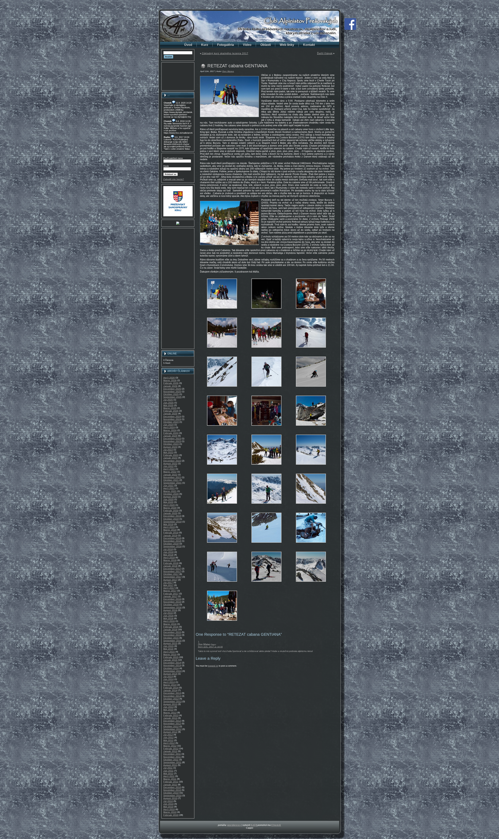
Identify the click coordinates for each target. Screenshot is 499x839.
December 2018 (172, 538)
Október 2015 (171, 638)
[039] (311, 349)
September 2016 (172, 607)
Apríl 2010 (169, 809)
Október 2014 (171, 668)
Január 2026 (170, 386)
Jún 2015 (168, 646)
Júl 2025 (168, 400)
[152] (266, 427)
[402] (311, 583)
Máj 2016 (168, 618)
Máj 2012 (168, 740)
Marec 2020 (170, 508)
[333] (266, 544)
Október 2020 (171, 494)
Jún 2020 (168, 499)
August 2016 (170, 610)
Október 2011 (171, 759)
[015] (222, 349)
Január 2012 (170, 751)
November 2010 (172, 790)
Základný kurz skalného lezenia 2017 (225, 53)
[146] (222, 427)
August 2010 (170, 798)
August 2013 (170, 704)
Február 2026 (171, 383)
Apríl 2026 (169, 377)
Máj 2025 (168, 405)
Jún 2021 (168, 485)
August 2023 (170, 447)
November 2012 (172, 723)
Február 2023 (171, 455)
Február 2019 (171, 532)
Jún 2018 (168, 552)
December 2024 (172, 416)
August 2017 (170, 580)
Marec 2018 (170, 560)
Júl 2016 (168, 613)
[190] (222, 466)
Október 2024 (171, 422)
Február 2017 (171, 593)
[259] (311, 505)
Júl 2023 (168, 449)
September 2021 (172, 483)
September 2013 (172, 701)
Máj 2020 (168, 502)
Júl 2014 (168, 676)
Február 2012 (171, 748)
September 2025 (172, 397)
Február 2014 (171, 687)
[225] (311, 466)
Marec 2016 (170, 624)
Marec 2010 (170, 812)
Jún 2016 (168, 615)
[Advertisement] (178, 76)
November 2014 (172, 665)
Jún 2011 (168, 771)
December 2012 (172, 721)
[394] (266, 583)
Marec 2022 (170, 472)
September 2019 (172, 521)
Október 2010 (171, 793)
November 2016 (172, 602)
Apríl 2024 (169, 427)
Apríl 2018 (169, 557)
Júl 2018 (168, 549)
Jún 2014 (168, 679)
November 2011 (172, 757)
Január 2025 (170, 413)
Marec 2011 (169, 779)
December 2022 (172, 461)
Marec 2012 (170, 746)
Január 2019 (170, 535)
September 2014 (172, 671)
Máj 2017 (168, 585)
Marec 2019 (170, 530)
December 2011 (172, 754)
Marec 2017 (170, 591)
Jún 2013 (168, 707)
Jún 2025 (168, 402)
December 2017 (172, 568)
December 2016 (172, 599)
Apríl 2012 (169, 743)
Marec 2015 (170, 654)
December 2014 (172, 662)
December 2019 (172, 516)
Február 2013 (171, 715)
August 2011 (170, 765)
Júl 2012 (168, 734)
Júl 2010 (168, 801)
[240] (266, 505)
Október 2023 (171, 444)
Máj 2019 (168, 524)
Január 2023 (170, 458)
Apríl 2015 (169, 652)
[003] (266, 310)
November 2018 (172, 541)
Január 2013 (170, 718)
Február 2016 (171, 627)
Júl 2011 (168, 768)
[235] (222, 505)
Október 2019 (171, 519)
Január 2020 (170, 513)
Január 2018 (170, 566)
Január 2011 (170, 784)
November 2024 (172, 419)
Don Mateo (228, 71)
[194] (266, 466)
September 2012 (172, 729)
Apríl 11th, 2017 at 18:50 (210, 647)
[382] (222, 583)
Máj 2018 (168, 555)
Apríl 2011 (169, 776)
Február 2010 (171, 815)
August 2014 (170, 674)
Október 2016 (171, 604)
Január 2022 (170, 474)
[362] (311, 544)
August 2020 (170, 496)
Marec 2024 (170, 430)
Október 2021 (171, 480)
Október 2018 (171, 543)
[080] (222, 388)
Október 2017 (171, 574)
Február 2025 (171, 411)
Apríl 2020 (169, 505)
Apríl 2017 (169, 588)
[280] (222, 544)
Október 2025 (171, 394)
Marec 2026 (170, 380)
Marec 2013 (170, 712)
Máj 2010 (168, 806)
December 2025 (172, 389)
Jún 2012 (168, 737)
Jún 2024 (168, 424)
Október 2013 (171, 699)
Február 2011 (170, 781)
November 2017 (172, 571)
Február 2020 (171, 510)
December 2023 (172, 438)
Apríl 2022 (169, 469)
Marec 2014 (170, 685)
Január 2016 (170, 629)
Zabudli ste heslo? (173, 179)
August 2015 (170, 643)
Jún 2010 (168, 804)
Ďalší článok (325, 53)
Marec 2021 (170, 491)
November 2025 (172, 391)
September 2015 (172, 640)
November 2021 (172, 477)
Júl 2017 (168, 582)
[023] (266, 349)
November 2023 (172, 441)
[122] (266, 388)
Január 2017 (170, 596)
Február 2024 (171, 433)
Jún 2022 (168, 466)
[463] (222, 622)
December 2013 (172, 693)
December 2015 (172, 632)
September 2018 (172, 546)
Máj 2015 (168, 649)
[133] (311, 388)
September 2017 (172, 577)
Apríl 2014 (169, 682)
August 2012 (170, 732)
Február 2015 (171, 657)
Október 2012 (171, 726)
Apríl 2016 (169, 621)
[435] (222, 310)
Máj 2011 (168, 773)
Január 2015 (170, 660)
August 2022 (170, 463)
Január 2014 (170, 690)
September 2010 (172, 795)
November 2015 (172, 635)
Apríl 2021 (169, 488)
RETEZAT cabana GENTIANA (237, 65)
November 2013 (172, 696)
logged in (213, 666)
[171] (311, 427)
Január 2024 (170, 436)
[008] (311, 310)
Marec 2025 (170, 408)
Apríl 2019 (169, 527)
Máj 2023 (168, 452)
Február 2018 (171, 563)
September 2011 (172, 762)
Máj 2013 (168, 709)
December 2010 (172, 787)
